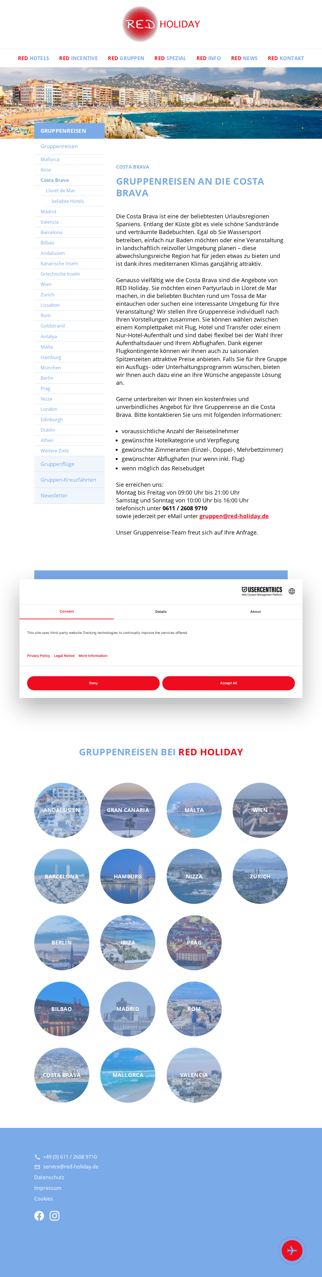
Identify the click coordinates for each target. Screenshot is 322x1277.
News (244, 58)
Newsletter (54, 495)
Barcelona (51, 232)
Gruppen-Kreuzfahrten (68, 479)
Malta (47, 347)
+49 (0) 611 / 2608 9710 (70, 1156)
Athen (47, 440)
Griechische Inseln (60, 274)
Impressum (47, 1188)
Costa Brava (55, 180)
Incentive (78, 58)
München (51, 367)
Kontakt (286, 58)
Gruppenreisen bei (161, 751)
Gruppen (126, 58)
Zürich (47, 294)
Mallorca (50, 159)
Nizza (46, 398)
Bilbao (47, 242)
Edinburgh (52, 419)
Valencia (49, 222)
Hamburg (51, 357)
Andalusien (53, 253)
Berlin (47, 378)
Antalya (49, 336)
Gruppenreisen (59, 146)
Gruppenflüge (58, 464)
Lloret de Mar (60, 190)
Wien (46, 284)
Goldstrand (53, 325)
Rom (46, 315)
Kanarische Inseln (59, 263)
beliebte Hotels (68, 201)
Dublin (48, 430)
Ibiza (46, 169)
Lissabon (50, 305)
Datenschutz (49, 1176)
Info (209, 58)
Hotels (33, 58)
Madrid (48, 211)
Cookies (43, 1198)
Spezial (170, 58)
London (49, 409)
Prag (45, 388)
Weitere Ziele (55, 450)
